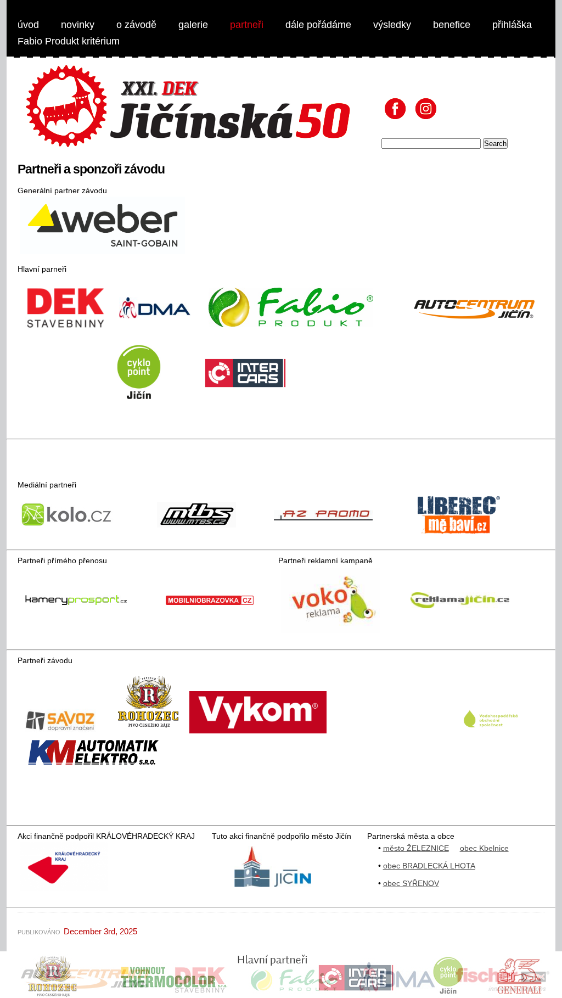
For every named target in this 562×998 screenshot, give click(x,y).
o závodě (136, 24)
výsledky (392, 24)
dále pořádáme (318, 24)
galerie (193, 24)
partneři (246, 24)
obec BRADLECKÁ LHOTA (429, 865)
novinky (77, 24)
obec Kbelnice (484, 848)
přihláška (512, 24)
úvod (28, 24)
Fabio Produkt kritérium (69, 41)
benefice (451, 24)
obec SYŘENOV (411, 883)
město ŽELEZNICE (416, 848)
